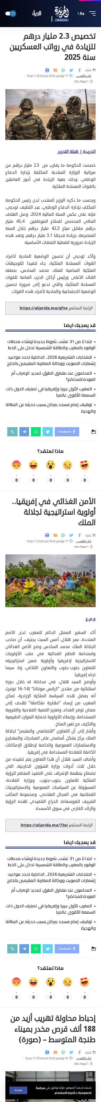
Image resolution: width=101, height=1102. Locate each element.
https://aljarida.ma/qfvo (44, 308)
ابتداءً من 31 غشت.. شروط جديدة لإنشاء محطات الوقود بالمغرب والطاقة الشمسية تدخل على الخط (51, 344)
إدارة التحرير (83, 76)
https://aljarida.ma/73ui (44, 825)
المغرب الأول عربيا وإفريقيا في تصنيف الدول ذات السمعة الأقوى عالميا (51, 392)
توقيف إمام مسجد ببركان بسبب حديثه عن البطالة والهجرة (51, 407)
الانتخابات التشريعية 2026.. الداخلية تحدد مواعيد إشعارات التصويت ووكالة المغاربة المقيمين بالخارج (51, 360)
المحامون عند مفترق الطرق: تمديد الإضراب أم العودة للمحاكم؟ (53, 376)
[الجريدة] (51, 13)
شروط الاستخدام (64, 1092)
